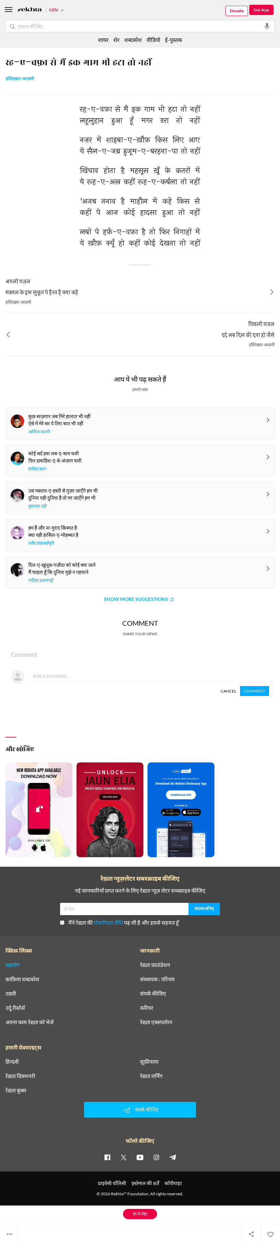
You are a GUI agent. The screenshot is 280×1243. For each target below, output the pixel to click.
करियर (146, 1008)
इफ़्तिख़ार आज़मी (19, 79)
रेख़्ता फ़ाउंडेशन (155, 965)
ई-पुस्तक (173, 39)
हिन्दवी (12, 1061)
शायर (103, 39)
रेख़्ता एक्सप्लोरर (156, 1022)
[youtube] (140, 1157)
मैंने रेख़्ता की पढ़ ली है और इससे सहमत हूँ (123, 922)
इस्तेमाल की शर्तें (145, 1183)
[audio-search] (267, 26)
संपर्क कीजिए (153, 993)
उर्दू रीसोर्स (15, 1008)
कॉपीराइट (173, 1183)
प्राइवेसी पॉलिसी (112, 1183)
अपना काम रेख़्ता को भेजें (29, 1022)
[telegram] (172, 1157)
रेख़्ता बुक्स (15, 1090)
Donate (236, 10)
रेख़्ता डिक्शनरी (20, 1076)
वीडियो (153, 39)
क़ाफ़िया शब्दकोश (22, 979)
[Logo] (29, 10)
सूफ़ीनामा (149, 1061)
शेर (116, 39)
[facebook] (107, 1157)
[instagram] (156, 1157)
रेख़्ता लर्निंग (151, 1076)
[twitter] (123, 1157)
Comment (254, 691)
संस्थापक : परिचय (157, 979)
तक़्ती (10, 993)
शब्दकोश (133, 39)
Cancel (228, 691)
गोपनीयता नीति (108, 922)
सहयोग (12, 965)
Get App (261, 9)
